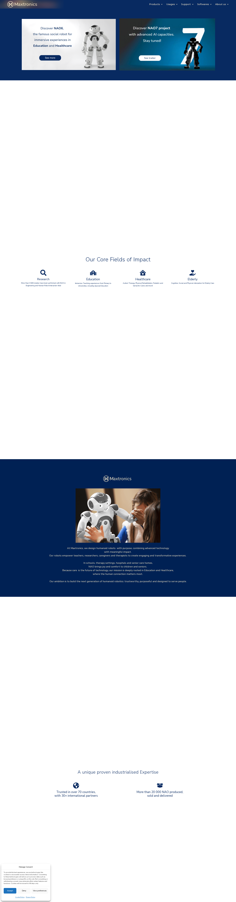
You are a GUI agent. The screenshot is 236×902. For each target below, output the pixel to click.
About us (220, 4)
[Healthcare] (143, 273)
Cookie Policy (20, 897)
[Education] (93, 273)
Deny (24, 890)
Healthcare (142, 279)
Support (186, 4)
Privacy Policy (30, 897)
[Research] (43, 273)
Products (154, 4)
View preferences (40, 890)
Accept (10, 890)
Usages (170, 4)
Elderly (193, 279)
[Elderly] (193, 273)
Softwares (203, 4)
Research (43, 279)
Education (93, 279)
